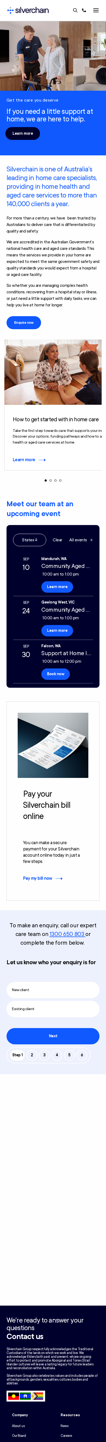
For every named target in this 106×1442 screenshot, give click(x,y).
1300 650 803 (67, 934)
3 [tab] (55, 480)
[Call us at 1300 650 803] (84, 10)
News (64, 1426)
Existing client (23, 1008)
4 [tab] (60, 480)
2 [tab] (50, 480)
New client (20, 989)
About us (18, 1426)
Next (53, 1036)
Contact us (25, 1336)
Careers (66, 1436)
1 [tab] (46, 480)
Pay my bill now (37, 878)
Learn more (23, 133)
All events (78, 540)
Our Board (19, 1436)
